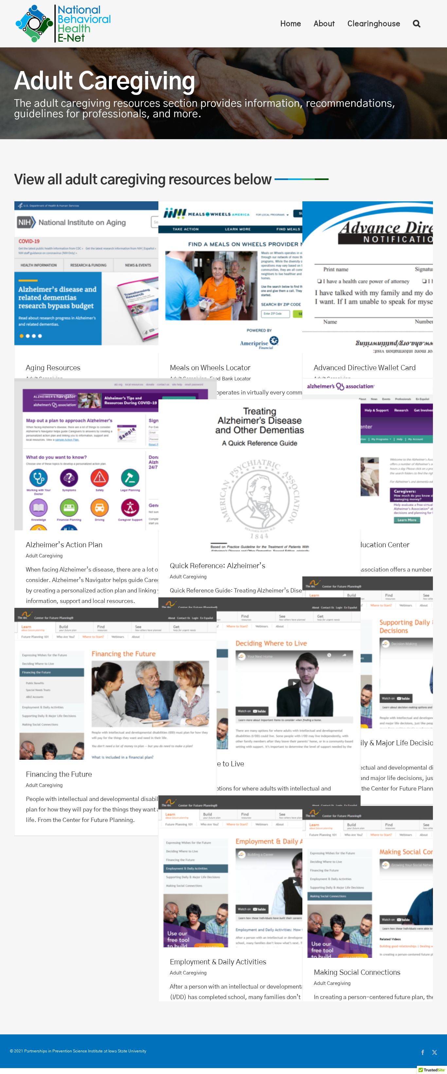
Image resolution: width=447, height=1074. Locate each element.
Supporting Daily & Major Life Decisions (403, 652)
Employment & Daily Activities (259, 871)
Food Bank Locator (230, 378)
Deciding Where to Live (259, 673)
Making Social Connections (403, 882)
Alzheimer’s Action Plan (115, 454)
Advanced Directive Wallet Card (403, 277)
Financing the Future (115, 684)
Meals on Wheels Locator (259, 277)
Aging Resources (115, 277)
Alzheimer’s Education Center (403, 454)
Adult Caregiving (44, 556)
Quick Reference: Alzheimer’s (259, 475)
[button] (416, 23)
